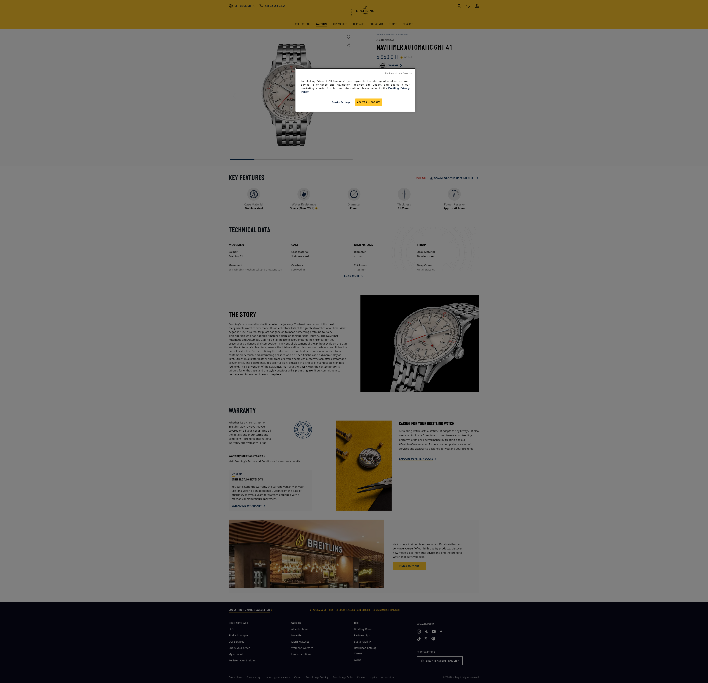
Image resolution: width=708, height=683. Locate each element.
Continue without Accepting (398, 73)
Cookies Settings (341, 102)
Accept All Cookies (368, 102)
